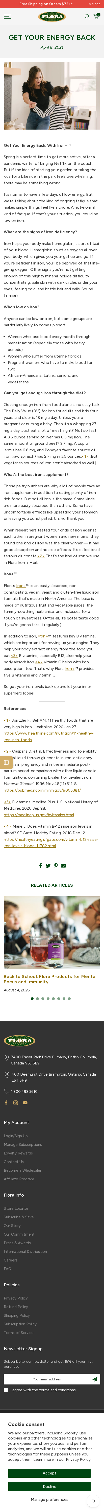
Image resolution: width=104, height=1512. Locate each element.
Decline (49, 1486)
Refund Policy (16, 1307)
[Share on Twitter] (48, 865)
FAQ (7, 1269)
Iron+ (21, 585)
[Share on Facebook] (40, 865)
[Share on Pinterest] (55, 865)
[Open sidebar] (6, 762)
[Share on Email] (63, 865)
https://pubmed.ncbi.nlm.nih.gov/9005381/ (42, 790)
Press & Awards (17, 1243)
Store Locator (16, 1208)
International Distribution (25, 1251)
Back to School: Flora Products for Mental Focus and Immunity (50, 979)
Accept (49, 1473)
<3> (14, 655)
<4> (39, 662)
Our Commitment (19, 1234)
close (95, 4)
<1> (85, 456)
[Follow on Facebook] (6, 1103)
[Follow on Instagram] (15, 1103)
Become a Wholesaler (22, 1170)
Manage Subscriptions (23, 1144)
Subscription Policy (20, 1324)
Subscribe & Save (19, 1217)
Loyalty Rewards (18, 1153)
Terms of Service (19, 1332)
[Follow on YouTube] (25, 1103)
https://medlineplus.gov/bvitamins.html (39, 814)
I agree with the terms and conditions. (43, 1390)
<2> (41, 556)
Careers (10, 1260)
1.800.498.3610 (24, 1091)
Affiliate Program (19, 1179)
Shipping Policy (17, 1315)
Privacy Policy (78, 1459)
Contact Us (14, 1162)
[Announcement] (46, 4)
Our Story (12, 1225)
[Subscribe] (95, 1379)
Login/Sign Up (16, 1136)
